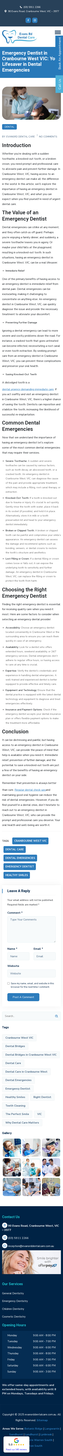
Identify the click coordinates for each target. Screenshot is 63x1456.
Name (12, 948)
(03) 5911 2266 (31, 7)
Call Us (60, 84)
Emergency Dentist (19, 866)
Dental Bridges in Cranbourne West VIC (31, 1055)
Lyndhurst (31, 1434)
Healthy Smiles (16, 875)
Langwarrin (52, 1428)
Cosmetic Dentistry (14, 1316)
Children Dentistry (13, 1309)
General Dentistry (13, 1293)
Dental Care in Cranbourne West (26, 1071)
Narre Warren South (39, 1440)
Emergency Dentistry (15, 1301)
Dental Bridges (15, 1046)
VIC (39, 1114)
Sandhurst (16, 1434)
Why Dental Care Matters (22, 1122)
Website (13, 966)
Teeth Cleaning (15, 1105)
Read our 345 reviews (16, 1449)
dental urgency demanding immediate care (28, 389)
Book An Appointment (60, 53)
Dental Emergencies (20, 858)
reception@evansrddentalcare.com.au (31, 1246)
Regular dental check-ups (30, 790)
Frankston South (31, 1446)
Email (38, 948)
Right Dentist (42, 1097)
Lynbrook (46, 1434)
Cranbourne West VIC (30, 841)
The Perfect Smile (17, 1114)
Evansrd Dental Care (20, 136)
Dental (9, 126)
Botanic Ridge (33, 1428)
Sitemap (42, 1420)
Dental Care (14, 849)
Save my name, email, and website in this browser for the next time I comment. (32, 985)
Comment (15, 912)
